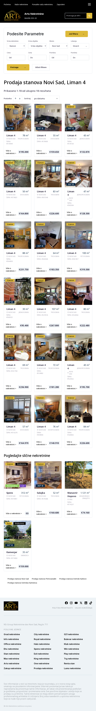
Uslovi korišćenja (83, 608)
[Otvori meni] (89, 4)
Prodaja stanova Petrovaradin (44, 579)
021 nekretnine (71, 634)
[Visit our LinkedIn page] (85, 602)
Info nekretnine (11, 639)
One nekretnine (41, 663)
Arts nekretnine (11, 663)
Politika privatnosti (62, 608)
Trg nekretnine (71, 658)
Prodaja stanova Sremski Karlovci (72, 579)
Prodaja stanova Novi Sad (18, 579)
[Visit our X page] (81, 602)
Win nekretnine (71, 649)
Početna (7, 4)
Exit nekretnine (41, 654)
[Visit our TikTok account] (90, 602)
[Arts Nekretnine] (12, 15)
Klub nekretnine (72, 644)
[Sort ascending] (15, 98)
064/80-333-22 (30, 18)
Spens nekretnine (42, 649)
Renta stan (69, 663)
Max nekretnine (11, 658)
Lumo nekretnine (72, 668)
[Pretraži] (89, 16)
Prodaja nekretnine (43, 668)
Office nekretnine (12, 644)
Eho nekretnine (11, 649)
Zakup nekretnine (12, 668)
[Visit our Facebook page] (66, 602)
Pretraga (18, 67)
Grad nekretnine (12, 634)
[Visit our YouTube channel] (76, 602)
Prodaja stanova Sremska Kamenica (22, 583)
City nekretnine (41, 634)
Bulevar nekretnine (73, 639)
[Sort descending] (20, 98)
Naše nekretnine (21, 4)
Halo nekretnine (42, 644)
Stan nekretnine (12, 654)
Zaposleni (61, 4)
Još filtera (76, 34)
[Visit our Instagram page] (71, 602)
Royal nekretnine (42, 639)
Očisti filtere (40, 67)
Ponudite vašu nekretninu (42, 4)
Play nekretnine (71, 654)
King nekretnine (42, 658)
